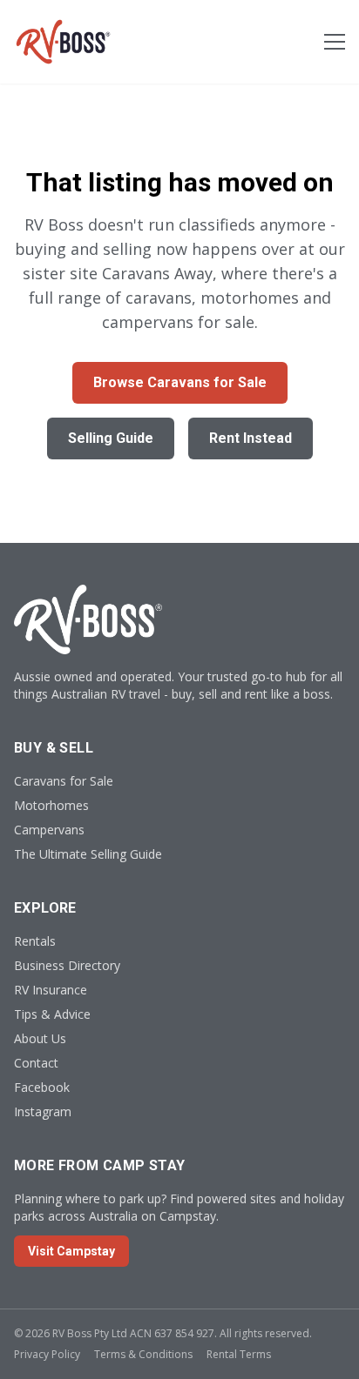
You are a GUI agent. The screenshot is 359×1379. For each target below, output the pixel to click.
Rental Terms (239, 1354)
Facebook (42, 1087)
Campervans (49, 829)
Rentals (35, 941)
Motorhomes (51, 805)
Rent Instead (250, 438)
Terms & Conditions (143, 1354)
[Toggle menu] (334, 42)
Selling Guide (110, 438)
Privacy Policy (47, 1354)
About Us (40, 1038)
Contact (36, 1062)
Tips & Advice (52, 1014)
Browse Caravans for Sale (180, 382)
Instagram (42, 1111)
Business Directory (67, 965)
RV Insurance (50, 989)
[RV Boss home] (63, 42)
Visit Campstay (71, 1251)
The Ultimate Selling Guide (88, 854)
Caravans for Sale (63, 781)
